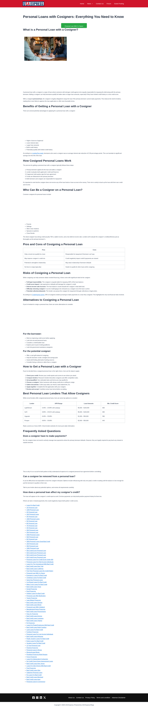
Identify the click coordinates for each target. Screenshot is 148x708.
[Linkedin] (41, 697)
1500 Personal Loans (32, 519)
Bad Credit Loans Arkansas (34, 636)
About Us (71, 697)
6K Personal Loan (31, 539)
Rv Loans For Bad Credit (34, 675)
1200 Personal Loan (32, 510)
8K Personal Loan (31, 523)
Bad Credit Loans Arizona (34, 616)
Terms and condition (103, 697)
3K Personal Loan (31, 516)
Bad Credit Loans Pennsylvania (36, 611)
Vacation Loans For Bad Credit (35, 643)
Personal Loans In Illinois (34, 650)
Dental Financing (31, 589)
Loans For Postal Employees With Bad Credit (40, 625)
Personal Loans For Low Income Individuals (39, 634)
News (89, 4)
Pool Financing (31, 668)
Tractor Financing (31, 598)
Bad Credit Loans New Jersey (35, 663)
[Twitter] (44, 697)
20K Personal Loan (32, 530)
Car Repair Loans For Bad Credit (36, 582)
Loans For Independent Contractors (37, 659)
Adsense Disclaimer (118, 697)
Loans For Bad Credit (32, 505)
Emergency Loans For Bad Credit (36, 575)
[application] (92, 3)
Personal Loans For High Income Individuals (39, 562)
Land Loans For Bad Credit (34, 629)
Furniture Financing (32, 632)
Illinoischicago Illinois (32, 652)
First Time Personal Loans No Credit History (39, 571)
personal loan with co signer (74, 26)
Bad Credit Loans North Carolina (36, 627)
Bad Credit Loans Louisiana (34, 618)
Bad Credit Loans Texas (33, 586)
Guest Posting (119, 4)
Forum (109, 4)
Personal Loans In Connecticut (35, 681)
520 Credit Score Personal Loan (36, 553)
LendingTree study (37, 153)
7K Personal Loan (31, 525)
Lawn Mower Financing (33, 600)
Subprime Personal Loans (34, 672)
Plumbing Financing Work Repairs (36, 654)
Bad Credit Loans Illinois (33, 605)
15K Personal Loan (32, 543)
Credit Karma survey (38, 294)
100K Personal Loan (32, 548)
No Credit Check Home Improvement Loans (39, 661)
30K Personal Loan (32, 546)
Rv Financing (30, 623)
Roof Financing (31, 591)
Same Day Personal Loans (34, 580)
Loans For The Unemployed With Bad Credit (39, 564)
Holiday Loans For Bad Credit (35, 593)
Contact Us (100, 4)
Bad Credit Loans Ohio (33, 670)
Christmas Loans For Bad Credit (36, 577)
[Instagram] (37, 697)
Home (82, 4)
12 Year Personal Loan (33, 645)
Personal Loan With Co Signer (35, 573)
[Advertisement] (74, 74)
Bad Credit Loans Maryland (34, 677)
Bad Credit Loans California (34, 568)
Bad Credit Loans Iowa (33, 679)
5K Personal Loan (31, 521)
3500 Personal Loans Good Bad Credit (38, 541)
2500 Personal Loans (32, 534)
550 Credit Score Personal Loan (36, 550)
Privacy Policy (90, 697)
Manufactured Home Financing (35, 609)
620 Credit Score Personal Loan (36, 557)
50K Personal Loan (32, 537)
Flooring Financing (32, 648)
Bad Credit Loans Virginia (34, 620)
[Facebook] (33, 697)
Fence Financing (31, 657)
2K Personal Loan (31, 512)
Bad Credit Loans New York (34, 566)
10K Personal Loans (32, 514)
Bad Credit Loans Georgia (34, 602)
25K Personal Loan (32, 532)
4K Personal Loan (31, 528)
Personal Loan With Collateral (35, 607)
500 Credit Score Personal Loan (36, 555)
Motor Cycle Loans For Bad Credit (36, 584)
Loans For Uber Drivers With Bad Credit (38, 666)
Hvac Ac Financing (32, 614)
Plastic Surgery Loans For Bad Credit (37, 638)
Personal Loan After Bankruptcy (36, 596)
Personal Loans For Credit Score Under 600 (39, 559)
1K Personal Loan (31, 507)
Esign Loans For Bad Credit (34, 641)
